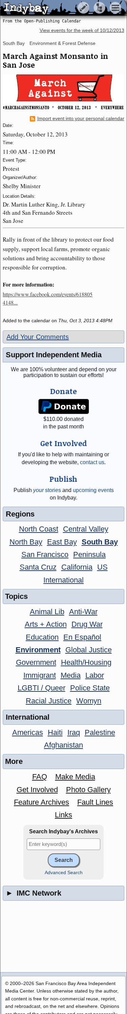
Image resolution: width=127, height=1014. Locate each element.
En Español (82, 637)
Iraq (73, 732)
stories (47, 490)
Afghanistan (63, 745)
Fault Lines (95, 802)
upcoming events (93, 490)
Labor (94, 675)
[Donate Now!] (63, 406)
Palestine (100, 732)
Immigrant (39, 675)
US (102, 567)
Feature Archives (41, 802)
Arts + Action (46, 624)
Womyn (88, 701)
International (63, 580)
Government (36, 662)
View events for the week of (82, 30)
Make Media (75, 776)
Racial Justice (48, 701)
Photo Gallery (88, 789)
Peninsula (89, 554)
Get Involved (37, 789)
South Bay (14, 43)
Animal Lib (47, 611)
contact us (92, 462)
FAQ (39, 776)
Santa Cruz (38, 567)
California (76, 567)
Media (71, 675)
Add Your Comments (37, 337)
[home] (63, 8)
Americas (27, 732)
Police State (90, 688)
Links (63, 815)
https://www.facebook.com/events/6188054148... (47, 298)
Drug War (87, 624)
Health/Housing (86, 662)
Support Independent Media (54, 354)
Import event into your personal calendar (80, 118)
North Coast (38, 529)
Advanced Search (64, 872)
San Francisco (44, 554)
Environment (38, 649)
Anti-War (83, 611)
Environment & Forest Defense (62, 43)
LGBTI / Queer (41, 688)
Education (42, 637)
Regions (20, 514)
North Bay (25, 542)
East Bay (62, 542)
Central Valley (85, 529)
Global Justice (88, 649)
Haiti (55, 732)
